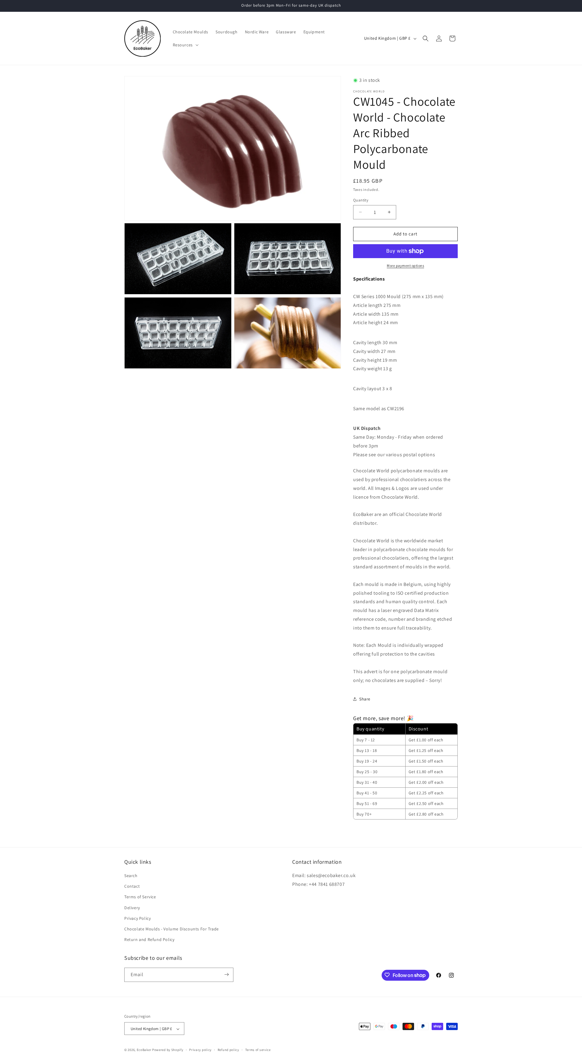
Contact (132, 886)
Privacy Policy (137, 918)
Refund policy (228, 1050)
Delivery (132, 907)
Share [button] (364, 699)
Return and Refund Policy (149, 940)
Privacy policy (200, 1050)
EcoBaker (144, 1050)
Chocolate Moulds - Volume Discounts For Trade (171, 929)
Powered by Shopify (167, 1050)
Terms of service (258, 1050)
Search (131, 875)
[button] (185, 44)
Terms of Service (140, 897)
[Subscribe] (226, 974)
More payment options (405, 265)
